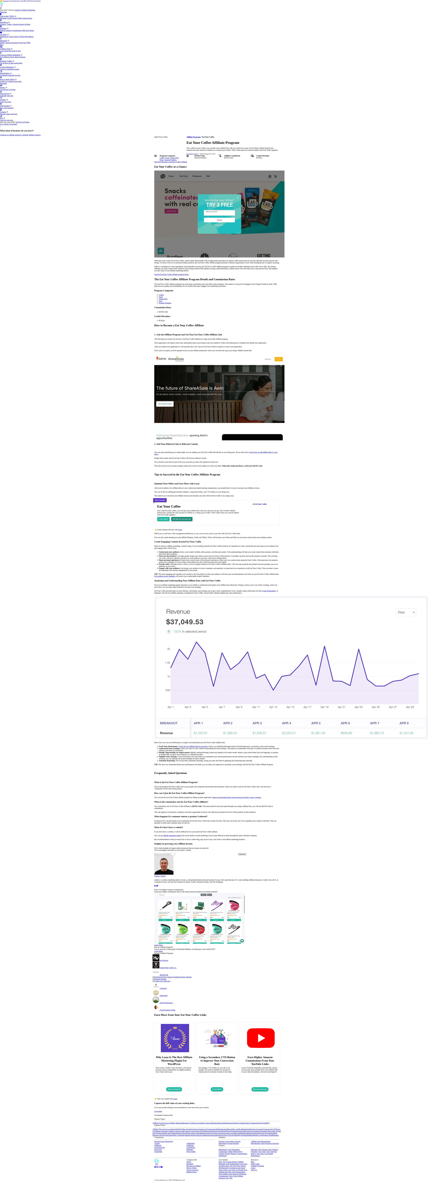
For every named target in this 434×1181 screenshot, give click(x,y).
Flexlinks (189, 1150)
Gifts (268, 1131)
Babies (219, 1129)
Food (161, 297)
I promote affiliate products (31, 135)
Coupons (176, 1131)
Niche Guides (239, 1123)
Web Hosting (242, 1135)
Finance (228, 1131)
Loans (226, 1133)
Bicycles (236, 1129)
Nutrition (255, 1133)
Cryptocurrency (195, 1131)
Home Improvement (193, 1133)
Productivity (164, 1135)
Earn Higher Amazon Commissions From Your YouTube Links (260, 1060)
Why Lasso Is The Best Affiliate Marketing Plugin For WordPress (174, 1060)
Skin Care (176, 1135)
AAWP (157, 1143)
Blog (2, 45)
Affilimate (190, 1145)
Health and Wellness (169, 1133)
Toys (226, 1135)
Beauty (230, 1129)
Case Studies (199, 1123)
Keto (160, 301)
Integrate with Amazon (259, 1150)
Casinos (266, 1129)
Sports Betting (203, 1135)
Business (253, 1129)
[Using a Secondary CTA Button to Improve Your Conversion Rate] (218, 1052)
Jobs (214, 1133)
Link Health (268, 1154)
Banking (224, 1129)
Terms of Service (192, 1170)
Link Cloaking (273, 1150)
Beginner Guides (189, 1123)
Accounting (170, 1129)
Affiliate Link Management (260, 1141)
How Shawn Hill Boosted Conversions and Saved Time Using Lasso (232, 1168)
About (188, 1162)
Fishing (233, 1131)
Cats (270, 1129)
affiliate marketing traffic (172, 836)
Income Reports (233, 1143)
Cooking (170, 1131)
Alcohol (189, 1129)
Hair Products (157, 1133)
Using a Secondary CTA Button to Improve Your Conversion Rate (217, 1060)
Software (194, 1135)
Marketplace (223, 1150)
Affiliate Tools (158, 1123)
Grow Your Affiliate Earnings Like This (231, 1177)
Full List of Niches (22, 122)
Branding (189, 1164)
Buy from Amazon (260, 1089)
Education (221, 1123)
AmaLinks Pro (159, 1148)
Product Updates (250, 1123)
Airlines (183, 1129)
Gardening (262, 1131)
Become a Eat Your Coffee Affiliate (174, 162)
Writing (276, 1135)
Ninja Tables (191, 1152)
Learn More (163, 519)
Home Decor (181, 1133)
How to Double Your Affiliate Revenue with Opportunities (233, 1171)
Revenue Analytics (272, 1143)
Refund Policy (191, 1172)
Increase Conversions (226, 1141)
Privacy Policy (191, 1168)
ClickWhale (190, 1148)
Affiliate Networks (159, 1129)
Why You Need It (174, 1089)
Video (235, 1135)
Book (241, 1129)
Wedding (250, 1135)
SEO (268, 1123)
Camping (259, 1129)
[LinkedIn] (155, 886)
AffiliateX (158, 1145)
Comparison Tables (225, 1152)
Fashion (222, 1131)
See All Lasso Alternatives (163, 1141)
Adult (176, 1129)
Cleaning (164, 1131)
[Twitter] (157, 886)
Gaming (256, 1131)
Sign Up (254, 1170)
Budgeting (246, 1129)
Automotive (212, 1129)
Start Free (158, 162)
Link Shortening (234, 1150)
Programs (3, 83)
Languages (220, 1133)
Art (207, 1129)
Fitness (238, 1131)
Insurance (204, 1133)
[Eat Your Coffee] (260, 504)
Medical (236, 1133)
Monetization (229, 1123)
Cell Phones (276, 1129)
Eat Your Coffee (168, 506)
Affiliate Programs (257, 1166)
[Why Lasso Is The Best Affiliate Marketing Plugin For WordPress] (175, 1052)
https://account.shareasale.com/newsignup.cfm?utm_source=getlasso (236, 797)
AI (179, 1129)
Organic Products (165, 303)
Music (249, 1133)
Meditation (243, 1133)
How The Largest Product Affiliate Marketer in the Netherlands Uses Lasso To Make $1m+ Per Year (233, 1164)
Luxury (231, 1133)
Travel (230, 1135)
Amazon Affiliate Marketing (173, 1123)
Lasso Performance (269, 591)
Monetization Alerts (258, 1143)
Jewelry (210, 1133)
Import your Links (257, 1154)
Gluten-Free (163, 299)
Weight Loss (257, 1135)
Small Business (185, 1135)
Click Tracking (271, 1152)
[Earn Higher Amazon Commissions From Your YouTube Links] (261, 1052)
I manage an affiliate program (10, 135)
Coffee (161, 295)
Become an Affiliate (193, 1166)
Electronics (216, 1131)
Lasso (180, 530)
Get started (13, 124)
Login (253, 1168)
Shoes (171, 1135)
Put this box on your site (182, 519)
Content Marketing (211, 1123)
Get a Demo (4, 124)
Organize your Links (258, 1152)
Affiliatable (190, 1143)
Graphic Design (275, 1131)
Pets (275, 1133)
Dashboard (222, 1156)
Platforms (3, 12)
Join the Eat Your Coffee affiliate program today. (171, 274)
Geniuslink (158, 1152)
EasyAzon (158, 1150)
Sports (210, 1135)
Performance (255, 1156)
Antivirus (195, 1129)
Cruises (187, 1131)
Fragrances (249, 1131)
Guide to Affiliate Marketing (25, 10)
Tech (223, 1135)
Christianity (157, 1131)
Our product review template (164, 576)
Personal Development (266, 1133)
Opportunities (242, 1154)
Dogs (203, 1131)
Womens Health (267, 1135)
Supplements (216, 1135)
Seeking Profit (261, 1123)
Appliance (202, 1129)
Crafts (182, 1131)
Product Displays (231, 1154)
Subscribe (242, 854)
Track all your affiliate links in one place (193, 746)
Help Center (255, 1164)
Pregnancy (156, 1135)
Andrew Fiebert (193, 154)
